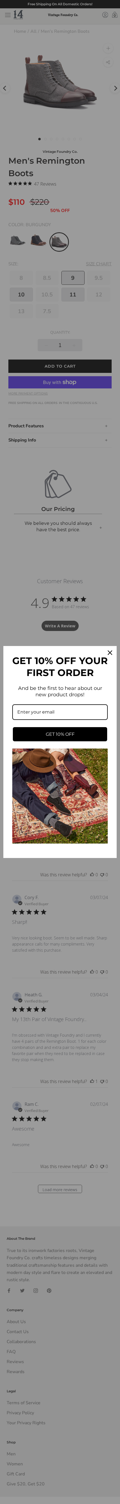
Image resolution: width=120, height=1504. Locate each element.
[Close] (110, 652)
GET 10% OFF (60, 734)
